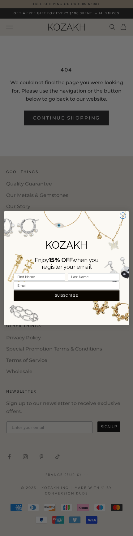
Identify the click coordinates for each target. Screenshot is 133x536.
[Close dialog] (123, 215)
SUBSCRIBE (67, 295)
